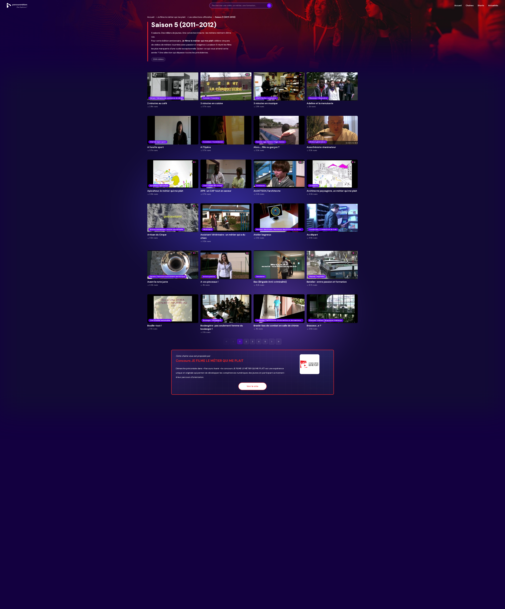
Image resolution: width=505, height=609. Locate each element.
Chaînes (469, 5)
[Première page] (226, 341)
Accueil (457, 5)
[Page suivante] (272, 341)
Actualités (493, 5)
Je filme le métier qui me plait (171, 17)
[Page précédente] (233, 341)
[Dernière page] (278, 341)
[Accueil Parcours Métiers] (17, 5)
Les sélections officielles (200, 17)
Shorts (481, 5)
